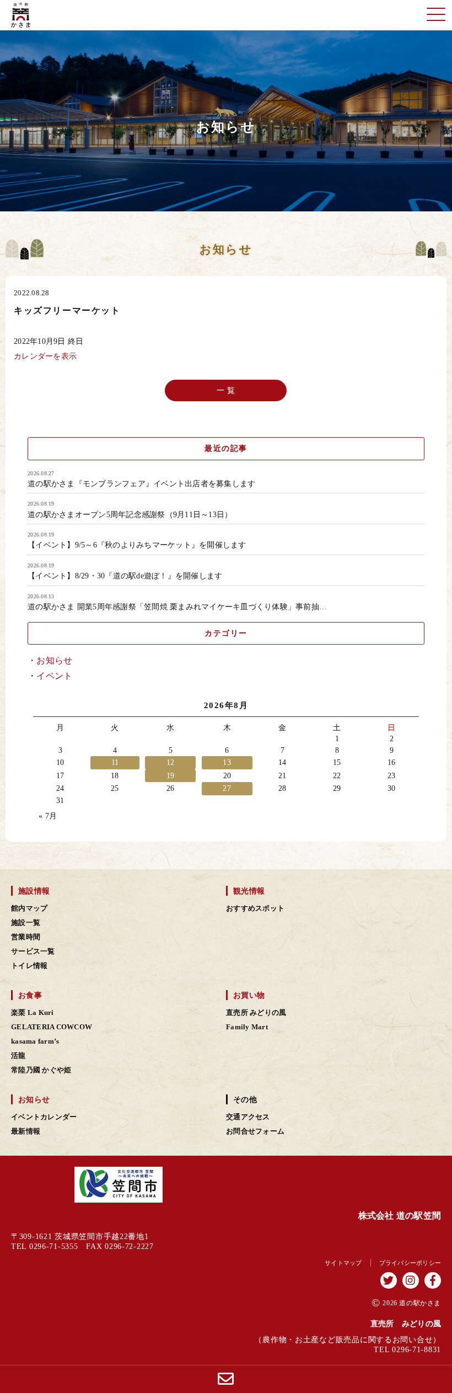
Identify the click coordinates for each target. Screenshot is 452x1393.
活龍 (18, 1056)
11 (115, 762)
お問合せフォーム (255, 1131)
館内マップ (29, 908)
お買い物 (249, 995)
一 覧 (226, 390)
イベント (54, 675)
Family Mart (247, 1027)
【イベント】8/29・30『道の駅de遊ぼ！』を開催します (125, 576)
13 (227, 762)
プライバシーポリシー (410, 1262)
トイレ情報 (29, 966)
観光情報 (249, 890)
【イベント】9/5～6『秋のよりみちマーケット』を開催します (137, 545)
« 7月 (48, 816)
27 (227, 788)
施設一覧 (25, 923)
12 (170, 762)
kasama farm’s (35, 1041)
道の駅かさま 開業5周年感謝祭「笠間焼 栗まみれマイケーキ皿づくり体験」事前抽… (177, 607)
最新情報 (25, 1131)
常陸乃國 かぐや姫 (41, 1070)
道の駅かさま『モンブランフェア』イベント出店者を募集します (141, 484)
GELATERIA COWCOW (51, 1027)
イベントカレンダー (44, 1117)
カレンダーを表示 (45, 356)
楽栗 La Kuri (32, 1013)
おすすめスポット (255, 908)
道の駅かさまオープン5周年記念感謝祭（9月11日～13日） (130, 515)
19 (170, 776)
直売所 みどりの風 (256, 1013)
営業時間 (25, 937)
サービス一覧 (33, 951)
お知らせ (54, 660)
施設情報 (34, 890)
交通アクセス (248, 1117)
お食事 (30, 995)
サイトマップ (343, 1262)
